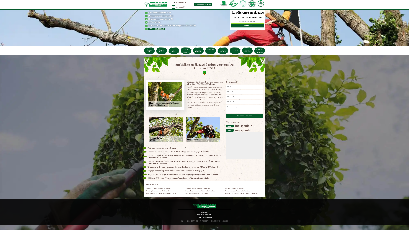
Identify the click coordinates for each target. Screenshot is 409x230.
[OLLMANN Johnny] (156, 4)
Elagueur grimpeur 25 (161, 50)
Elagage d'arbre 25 (149, 50)
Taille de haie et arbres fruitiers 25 (260, 50)
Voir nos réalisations (203, 5)
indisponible (181, 3)
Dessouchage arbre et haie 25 (210, 50)
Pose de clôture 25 (223, 50)
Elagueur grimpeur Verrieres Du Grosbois (158, 188)
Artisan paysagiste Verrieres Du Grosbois (237, 191)
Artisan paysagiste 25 (247, 50)
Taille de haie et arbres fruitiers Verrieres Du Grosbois (241, 193)
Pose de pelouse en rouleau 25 (186, 50)
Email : (156, 29)
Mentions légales (219, 221)
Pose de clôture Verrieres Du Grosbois (196, 193)
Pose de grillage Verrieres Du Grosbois (157, 191)
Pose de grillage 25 (174, 50)
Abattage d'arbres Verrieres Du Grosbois (197, 188)
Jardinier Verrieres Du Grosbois (234, 188)
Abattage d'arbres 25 (198, 50)
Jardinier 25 (235, 51)
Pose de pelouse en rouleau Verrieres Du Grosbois (161, 193)
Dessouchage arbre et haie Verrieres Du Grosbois (200, 191)
